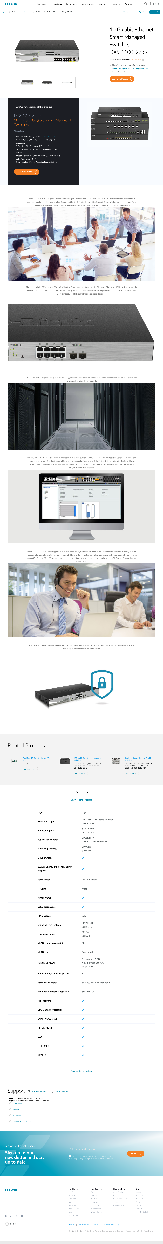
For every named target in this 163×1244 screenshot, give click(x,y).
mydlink (72, 1212)
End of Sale (142, 60)
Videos (116, 1202)
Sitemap (97, 1225)
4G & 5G (72, 1195)
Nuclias (94, 1199)
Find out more (28, 769)
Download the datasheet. (81, 800)
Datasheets (17, 1103)
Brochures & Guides (121, 1199)
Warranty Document (39, 1091)
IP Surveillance (97, 1202)
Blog (115, 1195)
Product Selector (120, 1205)
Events (138, 1202)
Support (155, 12)
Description (127, 12)
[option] (47, 51)
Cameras (72, 1199)
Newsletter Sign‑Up (111, 1225)
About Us (139, 1195)
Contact (139, 1209)
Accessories (74, 1209)
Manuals (16, 1109)
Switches (72, 1205)
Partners (139, 1205)
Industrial (95, 1205)
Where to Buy (74, 1215)
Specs (141, 12)
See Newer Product (120, 79)
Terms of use (84, 1225)
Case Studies (118, 1192)
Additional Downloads (22, 1121)
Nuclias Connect (50, 137)
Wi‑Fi (71, 1192)
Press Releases (142, 1199)
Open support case (61, 1091)
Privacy (71, 1225)
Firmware (17, 1115)
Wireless (94, 1195)
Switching (27, 12)
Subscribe (133, 1154)
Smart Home (74, 1202)
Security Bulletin (143, 1212)
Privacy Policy (87, 1160)
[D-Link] (13, 4)
